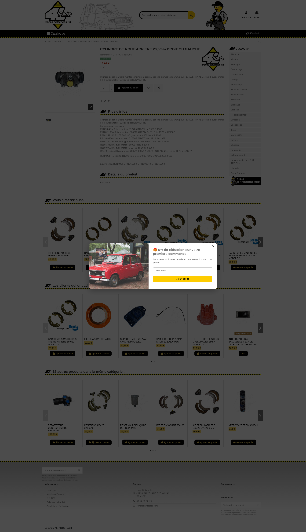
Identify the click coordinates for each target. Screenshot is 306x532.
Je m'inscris (182, 278)
